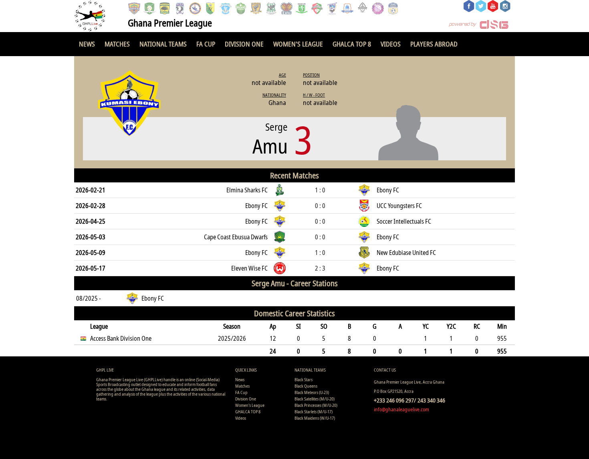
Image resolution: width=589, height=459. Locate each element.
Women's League (298, 44)
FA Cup (205, 44)
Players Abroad (434, 44)
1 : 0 (320, 190)
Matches (117, 44)
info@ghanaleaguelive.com (401, 409)
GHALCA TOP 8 (352, 44)
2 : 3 (320, 268)
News (87, 44)
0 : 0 (320, 205)
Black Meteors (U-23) (311, 392)
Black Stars (303, 379)
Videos (391, 44)
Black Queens (305, 386)
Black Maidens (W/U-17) (314, 418)
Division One (244, 44)
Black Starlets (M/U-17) (313, 411)
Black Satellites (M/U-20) (314, 399)
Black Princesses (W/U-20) (315, 405)
